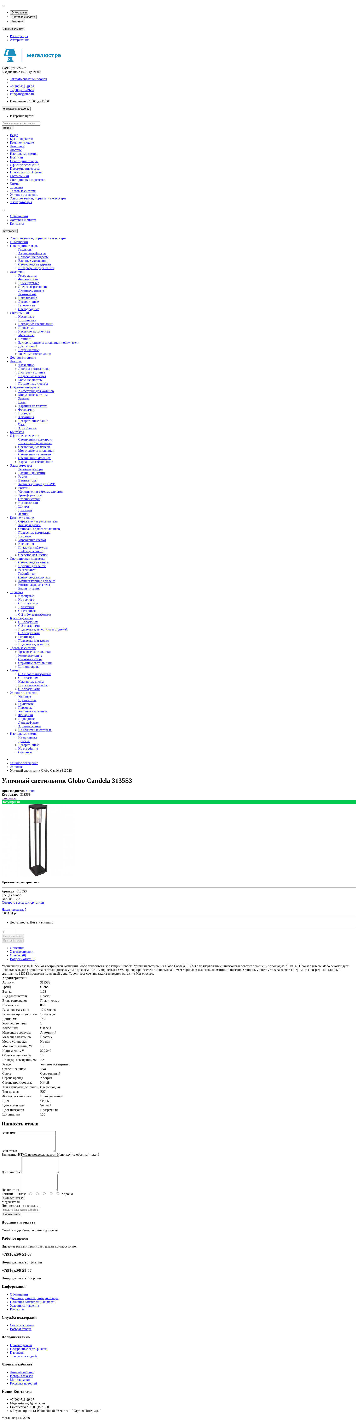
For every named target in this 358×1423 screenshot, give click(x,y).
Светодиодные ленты (33, 562)
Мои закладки (20, 1379)
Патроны (24, 536)
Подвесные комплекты (34, 532)
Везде (14, 135)
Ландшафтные (28, 722)
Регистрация (19, 36)
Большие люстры (30, 380)
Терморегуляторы (30, 469)
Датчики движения (31, 473)
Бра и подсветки (21, 138)
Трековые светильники (34, 651)
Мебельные (26, 335)
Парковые (25, 707)
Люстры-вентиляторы (33, 368)
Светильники (19, 176)
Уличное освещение (24, 194)
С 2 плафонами (29, 625)
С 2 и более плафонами (34, 614)
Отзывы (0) (18, 955)
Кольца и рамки (29, 525)
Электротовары (21, 202)
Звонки (23, 514)
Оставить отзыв (13, 1198)
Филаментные (28, 279)
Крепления (26, 543)
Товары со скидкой (23, 1356)
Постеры (24, 413)
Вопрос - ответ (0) (22, 959)
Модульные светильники (36, 450)
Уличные (24, 696)
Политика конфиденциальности (32, 1302)
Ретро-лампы (27, 275)
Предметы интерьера (25, 168)
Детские (24, 741)
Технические (27, 294)
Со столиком (27, 610)
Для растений (27, 346)
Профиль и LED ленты (26, 172)
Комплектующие (22, 142)
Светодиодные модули (34, 577)
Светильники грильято (34, 454)
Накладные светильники (35, 324)
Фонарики (25, 715)
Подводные (26, 719)
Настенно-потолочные (34, 331)
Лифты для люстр (30, 551)
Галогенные (26, 305)
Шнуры (23, 506)
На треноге (26, 599)
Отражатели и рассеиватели (38, 521)
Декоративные (28, 301)
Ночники (24, 339)
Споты (14, 183)
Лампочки (17, 146)
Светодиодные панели (34, 447)
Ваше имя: (9, 1133)
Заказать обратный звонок (28, 79)
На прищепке (27, 737)
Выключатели (28, 502)
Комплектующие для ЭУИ (37, 484)
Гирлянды (25, 249)
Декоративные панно (33, 421)
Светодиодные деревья (34, 264)
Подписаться (11, 1214)
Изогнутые (26, 596)
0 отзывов (9, 798)
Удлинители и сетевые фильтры (40, 491)
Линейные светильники (35, 443)
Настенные (26, 316)
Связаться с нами (22, 1325)
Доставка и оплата (23, 16)
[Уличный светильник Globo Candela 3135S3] (38, 875)
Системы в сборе (30, 659)
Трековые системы (23, 191)
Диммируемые (28, 283)
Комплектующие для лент (36, 581)
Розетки (23, 488)
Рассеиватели (27, 570)
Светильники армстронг (35, 439)
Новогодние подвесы (33, 257)
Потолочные (27, 320)
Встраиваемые (28, 350)
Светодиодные (28, 309)
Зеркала (23, 398)
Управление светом (32, 540)
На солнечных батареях (35, 730)
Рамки (22, 476)
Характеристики (21, 951)
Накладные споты (31, 681)
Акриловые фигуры (32, 253)
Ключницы (26, 417)
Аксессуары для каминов (36, 391)
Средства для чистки (33, 555)
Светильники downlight (34, 458)
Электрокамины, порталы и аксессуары (38, 198)
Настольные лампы (23, 153)
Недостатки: (10, 1189)
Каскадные (26, 365)
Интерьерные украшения (36, 268)
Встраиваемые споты (33, 685)
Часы (21, 424)
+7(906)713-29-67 (22, 86)
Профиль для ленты (32, 566)
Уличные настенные (32, 711)
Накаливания (27, 298)
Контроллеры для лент (34, 584)
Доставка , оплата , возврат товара (34, 1298)
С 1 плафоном (28, 603)
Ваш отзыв (9, 1151)
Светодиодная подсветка (27, 179)
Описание (17, 948)
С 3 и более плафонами (34, 674)
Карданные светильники (35, 462)
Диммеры (25, 510)
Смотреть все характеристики (23, 902)
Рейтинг (7, 1194)
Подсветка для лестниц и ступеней (43, 629)
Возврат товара (20, 1329)
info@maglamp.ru (22, 94)
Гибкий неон (27, 573)
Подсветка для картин (34, 644)
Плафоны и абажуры (33, 547)
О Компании (19, 12)
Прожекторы (27, 700)
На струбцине (28, 748)
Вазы (21, 402)
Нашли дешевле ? (14, 909)
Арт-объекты (27, 428)
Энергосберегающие (32, 286)
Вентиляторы (27, 480)
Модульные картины (33, 394)
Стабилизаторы (29, 499)
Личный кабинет (22, 1372)
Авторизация (19, 40)
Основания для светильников (39, 529)
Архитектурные (29, 726)
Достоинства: (11, 1172)
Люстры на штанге (31, 372)
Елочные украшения (32, 260)
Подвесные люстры (32, 376)
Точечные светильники (34, 353)
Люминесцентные (31, 290)
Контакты (17, 21)
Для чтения (26, 607)
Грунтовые (26, 704)
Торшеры (16, 187)
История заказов (21, 1376)
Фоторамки (26, 409)
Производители (21, 1345)
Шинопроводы (28, 666)
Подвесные (26, 327)
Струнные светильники (35, 663)
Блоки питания (29, 588)
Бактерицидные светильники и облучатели (48, 342)
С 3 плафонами (29, 633)
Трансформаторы (30, 495)
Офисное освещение (24, 165)
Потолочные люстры (33, 383)
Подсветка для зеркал (33, 640)
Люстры (16, 150)
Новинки (16, 157)
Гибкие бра (26, 637)
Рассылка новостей (23, 1383)
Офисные (25, 752)
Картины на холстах (32, 406)
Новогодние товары (24, 161)
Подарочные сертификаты (28, 1349)
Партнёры (17, 1352)
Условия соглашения (24, 1305)
